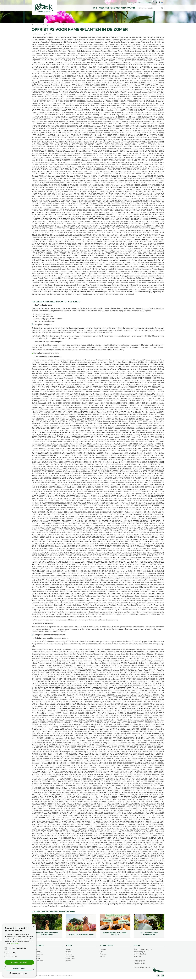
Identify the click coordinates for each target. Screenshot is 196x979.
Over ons (103, 949)
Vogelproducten (37, 961)
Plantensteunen (37, 954)
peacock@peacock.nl (142, 967)
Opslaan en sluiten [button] (19, 962)
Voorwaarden (70, 958)
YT (162, 975)
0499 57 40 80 (140, 961)
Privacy (68, 961)
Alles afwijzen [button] (19, 968)
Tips (101, 952)
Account (156, 2)
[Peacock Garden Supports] (44, 7)
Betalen (68, 952)
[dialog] (19, 950)
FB (153, 2)
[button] (19, 973)
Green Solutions (69, 975)
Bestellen (69, 949)
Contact (102, 956)
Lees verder (15, 943)
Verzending (70, 956)
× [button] (34, 926)
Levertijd (69, 954)
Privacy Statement (56, 975)
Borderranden (37, 952)
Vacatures (103, 954)
